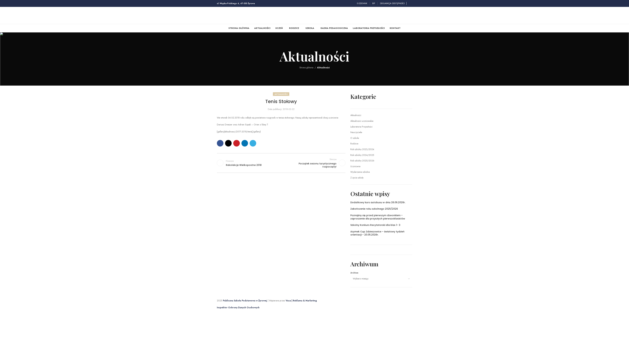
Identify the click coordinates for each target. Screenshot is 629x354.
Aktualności (323, 67)
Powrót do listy (281, 163)
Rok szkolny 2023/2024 (362, 149)
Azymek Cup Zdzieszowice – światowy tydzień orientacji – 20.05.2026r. (377, 233)
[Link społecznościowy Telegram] (253, 143)
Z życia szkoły (356, 177)
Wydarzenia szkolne (360, 172)
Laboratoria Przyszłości (361, 126)
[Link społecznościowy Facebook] (410, 3)
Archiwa (354, 272)
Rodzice (354, 143)
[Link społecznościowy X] (228, 143)
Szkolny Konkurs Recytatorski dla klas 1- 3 (375, 225)
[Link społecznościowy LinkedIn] (244, 143)
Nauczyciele (356, 132)
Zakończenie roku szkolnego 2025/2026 (374, 208)
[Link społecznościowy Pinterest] (236, 143)
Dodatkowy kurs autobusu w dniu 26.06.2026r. (377, 202)
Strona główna (306, 67)
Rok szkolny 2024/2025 (362, 155)
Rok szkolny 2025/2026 (362, 160)
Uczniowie (355, 166)
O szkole (354, 138)
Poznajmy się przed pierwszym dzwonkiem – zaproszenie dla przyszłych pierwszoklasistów (377, 217)
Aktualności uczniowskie (361, 121)
